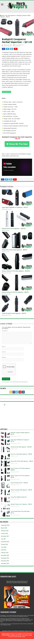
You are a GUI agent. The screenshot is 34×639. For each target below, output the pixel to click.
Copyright (4, 630)
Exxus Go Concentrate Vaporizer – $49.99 (21, 454)
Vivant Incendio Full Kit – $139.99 (19, 482)
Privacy (10, 630)
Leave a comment (7, 45)
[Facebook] (13, 392)
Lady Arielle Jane (14, 156)
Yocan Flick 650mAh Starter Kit (19, 497)
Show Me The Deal (18, 144)
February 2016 (4, 552)
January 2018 (4, 533)
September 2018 (5, 525)
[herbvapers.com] (17, 415)
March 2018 (4, 528)
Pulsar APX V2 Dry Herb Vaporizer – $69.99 (14, 250)
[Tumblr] (23, 392)
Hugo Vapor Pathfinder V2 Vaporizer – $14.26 (15, 207)
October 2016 (4, 544)
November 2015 (5, 558)
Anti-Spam (15, 630)
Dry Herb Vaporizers (11, 15)
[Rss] (10, 392)
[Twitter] (17, 392)
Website (4, 357)
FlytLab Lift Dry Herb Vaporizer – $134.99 (13, 228)
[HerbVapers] (17, 5)
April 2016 (3, 550)
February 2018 (4, 530)
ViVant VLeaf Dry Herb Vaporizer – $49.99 (14, 313)
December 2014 (5, 560)
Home (3, 15)
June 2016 (3, 547)
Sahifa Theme (5, 633)
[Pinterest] (20, 392)
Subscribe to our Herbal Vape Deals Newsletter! (16, 382)
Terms (26, 630)
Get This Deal (7, 91)
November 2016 (5, 541)
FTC (30, 630)
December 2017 (5, 536)
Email (4, 352)
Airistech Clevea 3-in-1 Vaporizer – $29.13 (21, 504)
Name (4, 346)
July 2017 (3, 539)
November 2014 (5, 563)
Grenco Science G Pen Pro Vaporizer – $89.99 (15, 292)
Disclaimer (21, 630)
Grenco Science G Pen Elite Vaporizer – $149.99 (16, 271)
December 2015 (5, 555)
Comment (5, 330)
